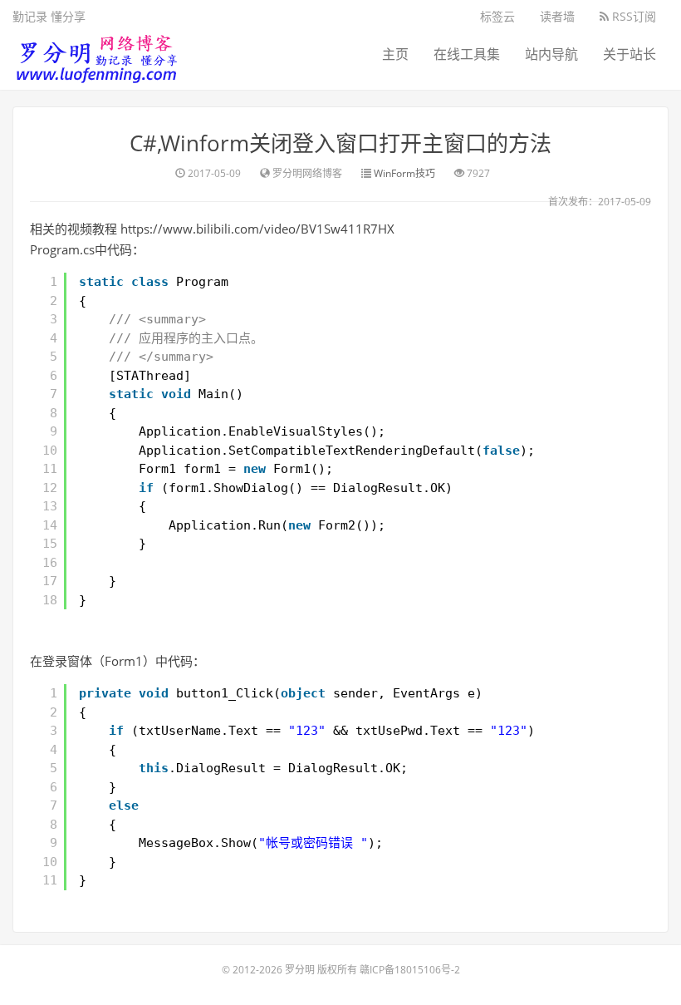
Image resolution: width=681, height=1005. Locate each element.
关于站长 (629, 54)
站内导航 (551, 54)
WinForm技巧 (404, 173)
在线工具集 (467, 54)
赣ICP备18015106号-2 (410, 970)
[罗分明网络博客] (95, 54)
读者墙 (557, 16)
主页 (395, 54)
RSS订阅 (632, 16)
